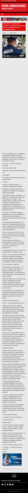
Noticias (4, 32)
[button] (14, 19)
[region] (14, 19)
